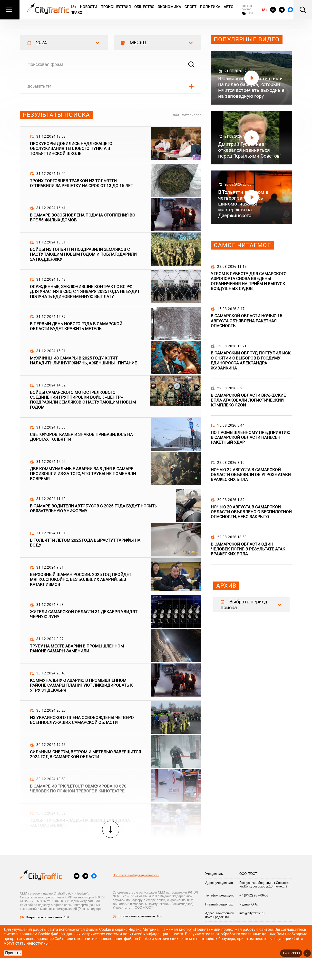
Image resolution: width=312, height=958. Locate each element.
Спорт (191, 7)
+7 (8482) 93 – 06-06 (253, 895)
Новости (88, 7)
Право (76, 12)
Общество (144, 7)
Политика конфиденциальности (136, 875)
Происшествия (116, 7)
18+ (73, 7)
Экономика (169, 7)
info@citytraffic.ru (251, 913)
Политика (210, 7)
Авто (228, 7)
